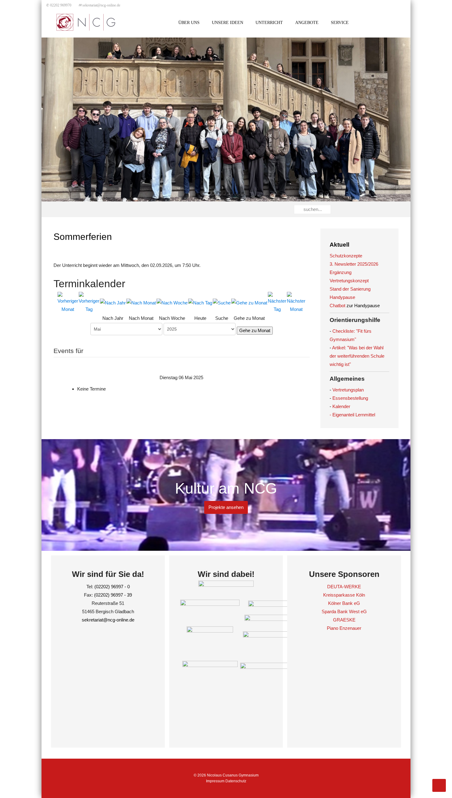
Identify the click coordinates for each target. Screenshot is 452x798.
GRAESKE (344, 619)
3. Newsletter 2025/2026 (354, 264)
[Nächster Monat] (296, 302)
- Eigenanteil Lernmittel (352, 414)
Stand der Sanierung (350, 289)
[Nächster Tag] (277, 302)
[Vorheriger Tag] (89, 302)
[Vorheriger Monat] (67, 302)
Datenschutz (235, 781)
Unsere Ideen (227, 22)
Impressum (215, 781)
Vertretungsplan (348, 389)
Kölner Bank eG (344, 603)
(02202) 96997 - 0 (112, 586)
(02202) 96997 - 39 (113, 595)
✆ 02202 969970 (58, 5)
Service (340, 22)
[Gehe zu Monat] (249, 302)
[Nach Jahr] (113, 302)
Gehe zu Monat (254, 330)
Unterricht (269, 22)
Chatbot (337, 305)
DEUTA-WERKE (344, 586)
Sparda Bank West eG (344, 611)
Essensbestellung (350, 398)
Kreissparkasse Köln (344, 595)
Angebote (307, 22)
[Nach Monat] (141, 302)
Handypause (342, 297)
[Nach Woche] (172, 302)
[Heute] (200, 302)
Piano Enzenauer (344, 628)
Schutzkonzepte (346, 255)
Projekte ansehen (226, 507)
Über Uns (189, 22)
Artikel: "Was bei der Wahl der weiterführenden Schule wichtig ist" (357, 356)
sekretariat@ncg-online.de (99, 5)
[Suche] (222, 302)
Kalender (341, 406)
